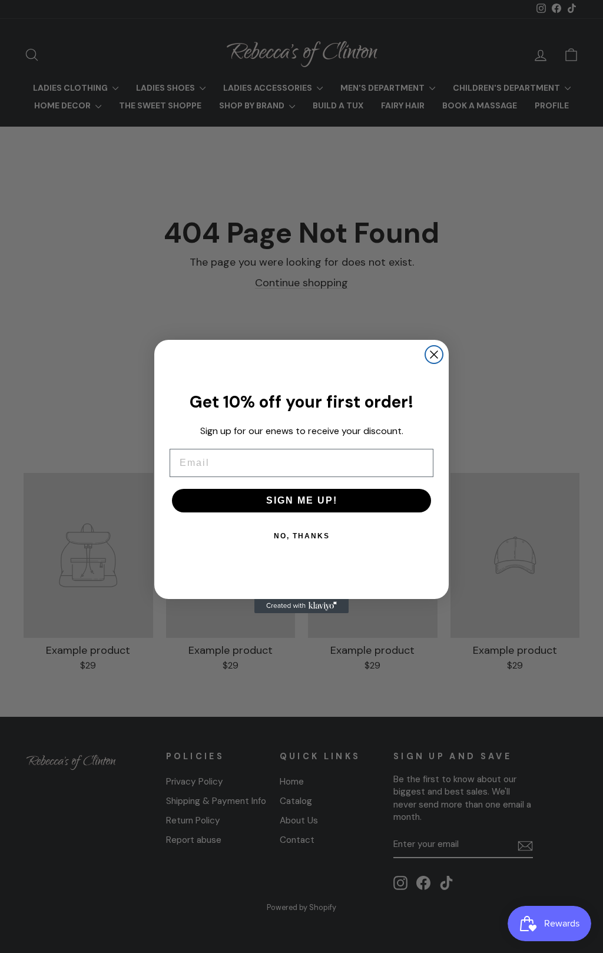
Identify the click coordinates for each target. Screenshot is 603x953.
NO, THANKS (302, 536)
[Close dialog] (434, 354)
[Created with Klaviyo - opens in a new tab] (301, 606)
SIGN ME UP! (301, 500)
